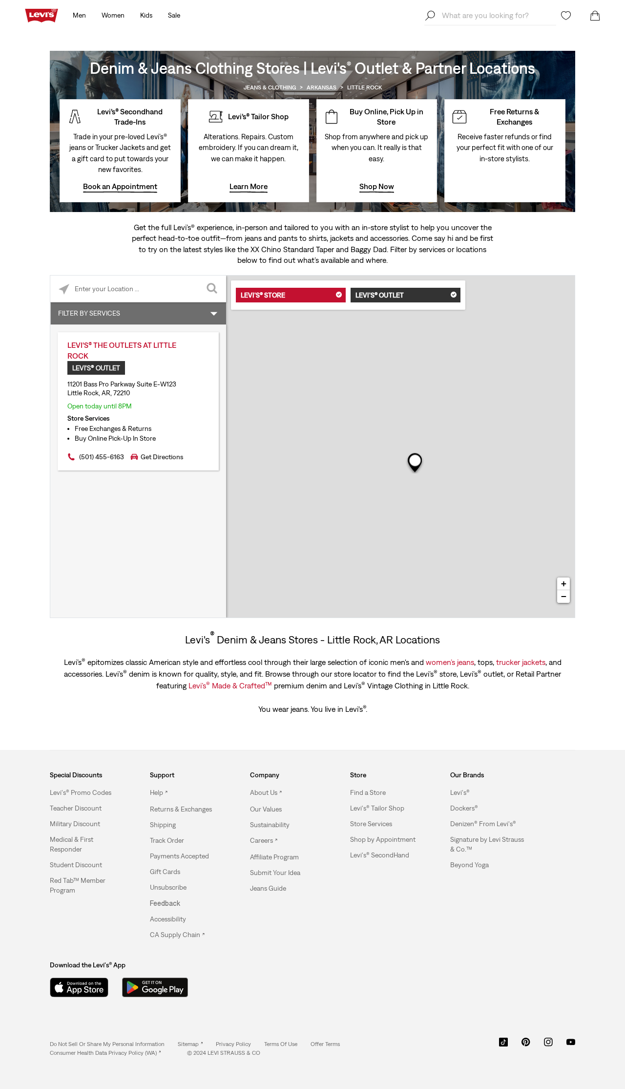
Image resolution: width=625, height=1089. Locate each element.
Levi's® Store (263, 295)
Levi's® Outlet (379, 295)
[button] (80, 792)
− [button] (563, 596)
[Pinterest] (525, 1045)
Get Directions (162, 457)
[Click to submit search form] (212, 289)
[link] (190, 1044)
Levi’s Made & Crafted (230, 685)
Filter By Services (89, 313)
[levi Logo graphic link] (41, 14)
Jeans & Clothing (270, 87)
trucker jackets (520, 662)
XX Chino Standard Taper (292, 249)
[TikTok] (503, 1045)
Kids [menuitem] (146, 15)
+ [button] (563, 583)
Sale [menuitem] (174, 15)
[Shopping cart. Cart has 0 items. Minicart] (595, 15)
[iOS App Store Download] (79, 987)
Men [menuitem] (79, 15)
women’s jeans (450, 662)
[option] (87, 792)
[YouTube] (570, 1045)
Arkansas (321, 87)
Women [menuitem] (113, 15)
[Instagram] (548, 1045)
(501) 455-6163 (101, 457)
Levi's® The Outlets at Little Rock (121, 350)
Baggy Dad (369, 249)
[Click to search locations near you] (63, 289)
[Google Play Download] (155, 987)
